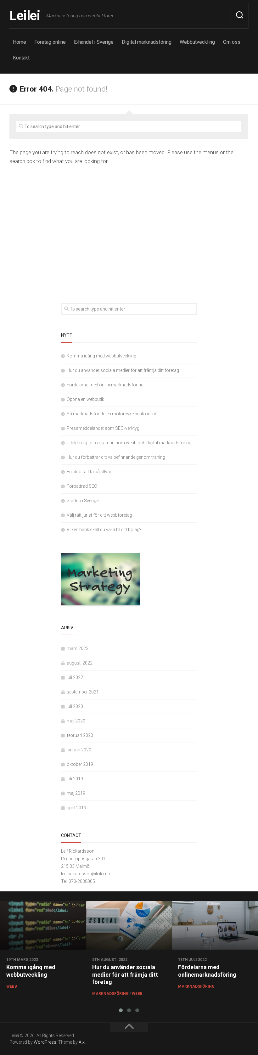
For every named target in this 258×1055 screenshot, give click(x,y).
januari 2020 (79, 749)
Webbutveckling (197, 42)
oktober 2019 (80, 764)
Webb (11, 986)
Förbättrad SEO (82, 486)
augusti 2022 (80, 662)
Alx (82, 1042)
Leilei (24, 15)
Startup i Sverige (82, 500)
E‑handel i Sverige (94, 42)
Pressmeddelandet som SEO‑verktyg (103, 428)
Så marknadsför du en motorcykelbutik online (112, 413)
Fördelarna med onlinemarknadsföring (105, 384)
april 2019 (76, 807)
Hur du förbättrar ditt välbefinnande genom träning (116, 457)
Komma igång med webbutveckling (101, 355)
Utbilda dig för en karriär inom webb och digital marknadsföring (129, 442)
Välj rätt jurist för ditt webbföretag (99, 515)
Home (19, 42)
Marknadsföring (110, 993)
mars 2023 (77, 648)
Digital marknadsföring (146, 42)
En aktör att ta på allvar (89, 471)
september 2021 (83, 691)
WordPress (45, 1042)
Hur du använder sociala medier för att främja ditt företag (123, 370)
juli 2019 (75, 778)
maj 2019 (76, 793)
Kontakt (21, 58)
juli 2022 (75, 677)
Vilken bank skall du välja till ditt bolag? (104, 529)
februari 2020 (80, 735)
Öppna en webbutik (85, 399)
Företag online (50, 42)
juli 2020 (75, 706)
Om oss (231, 42)
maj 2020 (76, 720)
